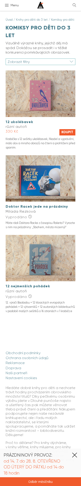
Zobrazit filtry (19, 62)
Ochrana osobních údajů (27, 358)
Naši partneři (16, 373)
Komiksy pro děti (62, 19)
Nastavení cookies (21, 378)
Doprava (13, 368)
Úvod (9, 19)
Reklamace (15, 363)
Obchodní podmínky (23, 353)
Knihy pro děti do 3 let (32, 19)
